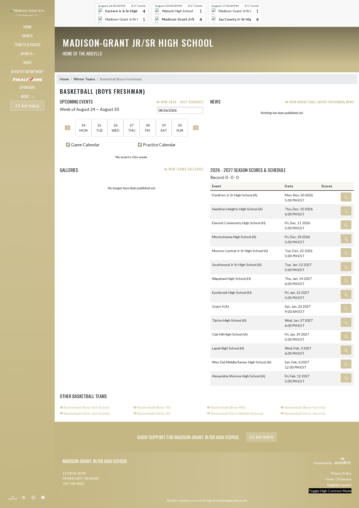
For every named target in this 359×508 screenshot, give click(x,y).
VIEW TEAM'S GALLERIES (185, 168)
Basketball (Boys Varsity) (304, 407)
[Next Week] (196, 127)
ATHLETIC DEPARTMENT (27, 71)
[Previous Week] (67, 127)
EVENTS (27, 35)
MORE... (26, 96)
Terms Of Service (338, 479)
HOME (27, 26)
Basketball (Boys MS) (227, 407)
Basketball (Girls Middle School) (236, 413)
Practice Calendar (159, 144)
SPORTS (26, 53)
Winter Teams (84, 79)
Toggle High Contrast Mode (330, 491)
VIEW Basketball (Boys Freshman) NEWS (321, 101)
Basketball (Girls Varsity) (304, 413)
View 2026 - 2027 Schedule (181, 101)
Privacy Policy (341, 473)
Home (64, 79)
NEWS (27, 62)
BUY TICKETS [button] (30, 105)
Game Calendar (85, 144)
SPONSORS (27, 87)
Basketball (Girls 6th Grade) (86, 413)
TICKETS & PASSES (27, 44)
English (333, 485)
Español (345, 485)
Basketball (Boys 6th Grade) (86, 407)
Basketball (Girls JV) (153, 413)
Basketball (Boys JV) (153, 407)
